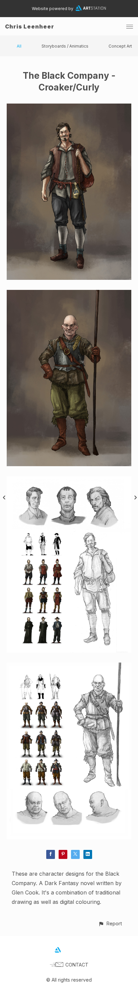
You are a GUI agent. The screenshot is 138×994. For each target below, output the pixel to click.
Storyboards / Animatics (65, 46)
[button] (110, 923)
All (19, 46)
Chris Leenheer (29, 26)
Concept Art (120, 46)
